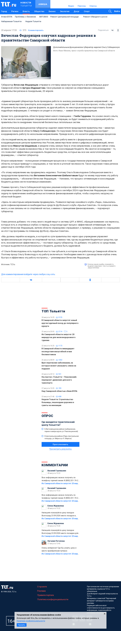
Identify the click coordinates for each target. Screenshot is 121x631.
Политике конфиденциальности (31, 621)
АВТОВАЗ (43, 16)
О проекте (42, 586)
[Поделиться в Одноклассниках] (117, 30)
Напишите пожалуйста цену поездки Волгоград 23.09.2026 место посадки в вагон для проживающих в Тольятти (59, 514)
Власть (26, 11)
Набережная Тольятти (11, 21)
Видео (71, 6)
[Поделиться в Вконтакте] (111, 30)
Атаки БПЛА (6, 16)
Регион (14, 11)
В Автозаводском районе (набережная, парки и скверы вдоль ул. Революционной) (61, 430)
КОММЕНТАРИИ (55, 465)
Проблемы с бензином (25, 16)
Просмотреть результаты (60, 449)
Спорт (87, 11)
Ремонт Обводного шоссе (95, 16)
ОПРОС (47, 416)
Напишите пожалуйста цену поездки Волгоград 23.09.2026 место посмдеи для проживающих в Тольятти (60, 532)
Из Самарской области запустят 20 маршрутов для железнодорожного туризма (79, 483)
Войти (117, 11)
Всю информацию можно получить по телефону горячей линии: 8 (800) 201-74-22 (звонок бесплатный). (60, 479)
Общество (39, 11)
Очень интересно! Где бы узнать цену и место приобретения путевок (59, 549)
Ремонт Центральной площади (64, 16)
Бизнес (52, 11)
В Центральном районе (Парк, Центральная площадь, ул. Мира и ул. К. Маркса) (62, 437)
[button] (30, 280)
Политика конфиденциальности (52, 599)
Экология (64, 11)
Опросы (93, 6)
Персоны (82, 6)
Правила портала (45, 595)
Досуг (77, 11)
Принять (21, 625)
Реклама (41, 591)
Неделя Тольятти (33, 21)
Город (4, 11)
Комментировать (35, 30)
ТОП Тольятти (53, 311)
